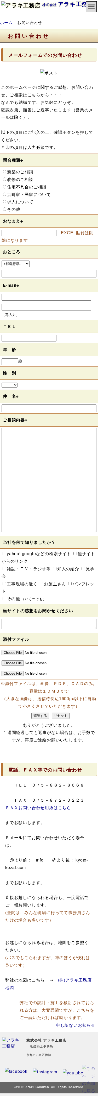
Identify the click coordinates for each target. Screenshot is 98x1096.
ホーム (6, 22)
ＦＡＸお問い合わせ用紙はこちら (38, 807)
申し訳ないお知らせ (75, 1025)
